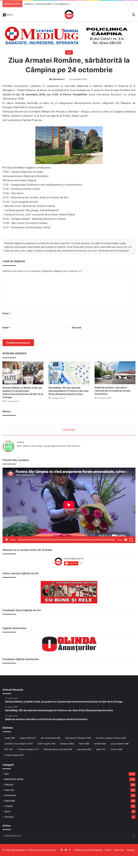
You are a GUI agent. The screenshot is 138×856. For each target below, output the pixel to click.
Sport (7, 811)
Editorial (9, 784)
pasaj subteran (120, 743)
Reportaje (10, 800)
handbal (100, 743)
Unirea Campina (14, 755)
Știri (69, 52)
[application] (69, 505)
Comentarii (69, 429)
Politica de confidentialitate (88, 850)
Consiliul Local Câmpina (18, 743)
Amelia (20, 442)
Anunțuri (9, 816)
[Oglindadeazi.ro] (69, 14)
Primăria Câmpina (28, 749)
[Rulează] (7, 539)
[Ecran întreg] (131, 539)
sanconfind (84, 749)
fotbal (84, 743)
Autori (108, 850)
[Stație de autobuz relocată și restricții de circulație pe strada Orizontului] (115, 372)
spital (101, 749)
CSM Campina (46, 743)
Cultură (8, 806)
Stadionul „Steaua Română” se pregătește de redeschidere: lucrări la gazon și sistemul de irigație (75, 4)
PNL (8, 749)
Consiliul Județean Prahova (111, 738)
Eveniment (10, 795)
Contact (130, 850)
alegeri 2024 (28, 738)
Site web (76, 327)
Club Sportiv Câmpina (78, 738)
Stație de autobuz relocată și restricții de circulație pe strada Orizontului (112, 390)
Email (6, 327)
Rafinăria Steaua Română (58, 749)
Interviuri (9, 790)
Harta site (119, 850)
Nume (7, 313)
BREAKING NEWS (14, 779)
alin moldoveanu (50, 738)
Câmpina (67, 743)
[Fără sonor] (125, 539)
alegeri (9, 738)
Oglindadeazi (58, 79)
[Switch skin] (133, 15)
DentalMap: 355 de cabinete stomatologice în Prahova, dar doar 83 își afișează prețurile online (68, 390)
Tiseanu (116, 749)
